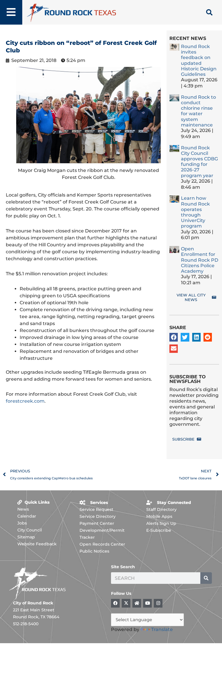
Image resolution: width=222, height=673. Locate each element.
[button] (173, 337)
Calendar (26, 516)
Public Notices (94, 551)
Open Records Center (102, 544)
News (23, 509)
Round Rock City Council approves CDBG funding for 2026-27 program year (199, 161)
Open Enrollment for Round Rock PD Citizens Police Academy (199, 260)
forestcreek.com (25, 401)
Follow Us (121, 593)
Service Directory (97, 516)
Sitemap (26, 537)
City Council (29, 530)
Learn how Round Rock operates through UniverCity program (195, 212)
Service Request (96, 509)
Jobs (22, 523)
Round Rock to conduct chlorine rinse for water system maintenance (198, 111)
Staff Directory (161, 509)
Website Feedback (37, 544)
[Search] (206, 578)
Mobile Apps (159, 516)
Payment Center (96, 523)
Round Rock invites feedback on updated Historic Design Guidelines (199, 60)
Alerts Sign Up (161, 523)
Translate (162, 629)
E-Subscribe (158, 530)
